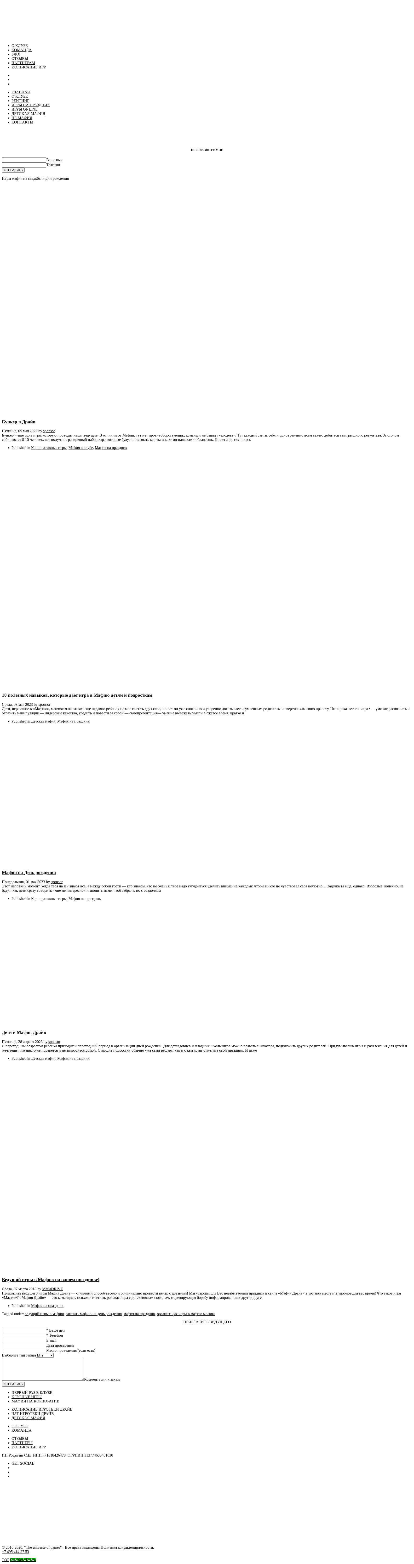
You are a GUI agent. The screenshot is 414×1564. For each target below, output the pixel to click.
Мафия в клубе (81, 448)
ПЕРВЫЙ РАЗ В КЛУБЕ (32, 1392)
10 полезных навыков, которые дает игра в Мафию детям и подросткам (77, 695)
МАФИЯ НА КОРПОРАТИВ (35, 1401)
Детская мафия (43, 721)
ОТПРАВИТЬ (13, 170)
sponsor (49, 431)
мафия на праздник (139, 1314)
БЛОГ (16, 54)
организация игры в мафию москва (186, 1314)
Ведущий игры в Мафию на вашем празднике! (50, 1279)
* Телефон (54, 1335)
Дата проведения (60, 1345)
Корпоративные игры (49, 448)
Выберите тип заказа (19, 1355)
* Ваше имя (55, 1330)
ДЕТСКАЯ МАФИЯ (28, 1418)
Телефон (53, 165)
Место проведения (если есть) (70, 1350)
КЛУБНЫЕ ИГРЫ (27, 1397)
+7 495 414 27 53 (15, 1552)
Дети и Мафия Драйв (24, 1032)
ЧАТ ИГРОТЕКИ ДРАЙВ (33, 1414)
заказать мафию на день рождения (94, 1314)
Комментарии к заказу (102, 1379)
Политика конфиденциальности (126, 1547)
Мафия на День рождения (29, 872)
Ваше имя (54, 160)
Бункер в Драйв (18, 421)
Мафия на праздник (111, 448)
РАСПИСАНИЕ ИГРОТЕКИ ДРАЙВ (42, 1409)
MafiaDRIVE (52, 1289)
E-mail (51, 1340)
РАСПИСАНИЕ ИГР (29, 67)
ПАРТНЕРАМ (23, 63)
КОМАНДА (22, 50)
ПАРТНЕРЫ (22, 1443)
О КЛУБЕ (20, 46)
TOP (5, 1560)
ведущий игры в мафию (44, 1314)
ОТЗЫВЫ (20, 58)
